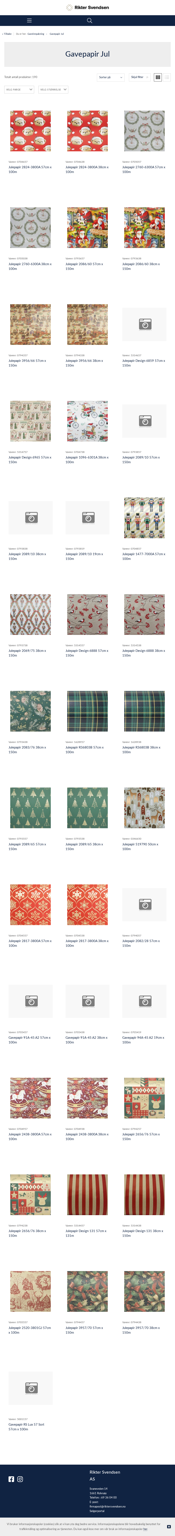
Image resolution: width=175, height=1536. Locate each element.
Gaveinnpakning (36, 34)
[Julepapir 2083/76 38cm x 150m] (30, 711)
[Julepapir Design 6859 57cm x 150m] (144, 324)
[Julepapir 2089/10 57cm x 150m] (144, 421)
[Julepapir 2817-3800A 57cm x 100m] (30, 904)
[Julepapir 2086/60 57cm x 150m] (87, 227)
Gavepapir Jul (57, 34)
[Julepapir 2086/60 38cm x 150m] (144, 227)
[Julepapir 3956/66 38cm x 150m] (87, 324)
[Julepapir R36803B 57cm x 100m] (87, 711)
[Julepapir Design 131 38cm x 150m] (144, 1194)
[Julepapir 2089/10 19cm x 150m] (88, 517)
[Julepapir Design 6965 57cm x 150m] (30, 421)
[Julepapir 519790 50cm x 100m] (144, 808)
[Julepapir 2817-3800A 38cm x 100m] (87, 904)
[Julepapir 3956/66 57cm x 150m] (30, 324)
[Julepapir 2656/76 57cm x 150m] (144, 1098)
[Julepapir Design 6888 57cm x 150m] (87, 614)
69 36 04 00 (109, 1497)
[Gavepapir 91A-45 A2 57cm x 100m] (31, 1001)
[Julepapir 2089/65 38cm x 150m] (87, 808)
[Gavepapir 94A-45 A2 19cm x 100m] (144, 1001)
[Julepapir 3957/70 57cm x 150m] (87, 1291)
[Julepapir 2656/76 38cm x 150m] (30, 1194)
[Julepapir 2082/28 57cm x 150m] (144, 904)
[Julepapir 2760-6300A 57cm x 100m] (144, 131)
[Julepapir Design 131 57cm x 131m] (87, 1194)
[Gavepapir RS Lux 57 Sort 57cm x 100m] (31, 1388)
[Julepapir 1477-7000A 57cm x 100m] (144, 517)
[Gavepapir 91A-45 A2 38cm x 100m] (88, 1001)
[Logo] (87, 5)
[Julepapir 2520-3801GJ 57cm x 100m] (30, 1291)
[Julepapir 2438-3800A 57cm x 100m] (30, 1098)
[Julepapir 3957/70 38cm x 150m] (144, 1291)
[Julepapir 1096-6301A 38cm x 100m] (87, 421)
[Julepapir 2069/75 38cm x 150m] (30, 614)
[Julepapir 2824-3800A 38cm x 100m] (87, 131)
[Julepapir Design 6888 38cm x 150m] (144, 614)
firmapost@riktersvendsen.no (107, 1506)
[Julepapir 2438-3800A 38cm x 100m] (87, 1098)
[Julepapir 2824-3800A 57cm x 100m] (30, 131)
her (145, 1529)
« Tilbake (7, 34)
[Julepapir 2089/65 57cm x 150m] (30, 808)
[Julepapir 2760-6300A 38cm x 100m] (30, 227)
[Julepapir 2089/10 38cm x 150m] (31, 517)
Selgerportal (97, 1511)
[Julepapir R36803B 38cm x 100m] (144, 711)
